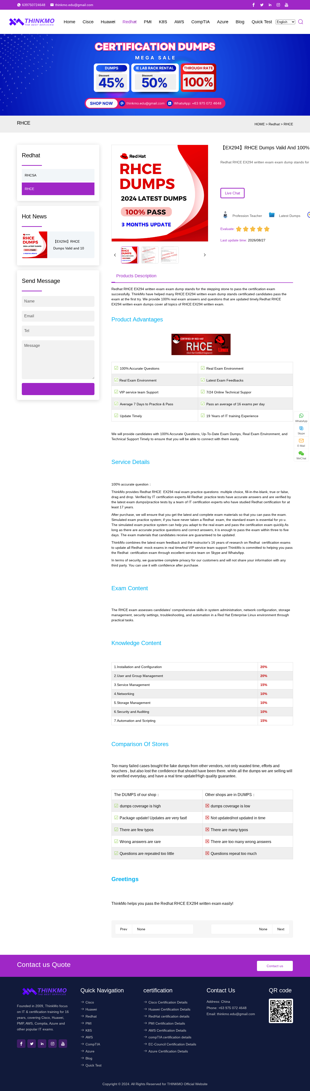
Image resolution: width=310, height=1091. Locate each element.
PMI (148, 21)
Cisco (88, 21)
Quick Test (262, 21)
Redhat (130, 21)
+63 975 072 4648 (232, 1008)
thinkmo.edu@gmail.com (74, 5)
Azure (222, 21)
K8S (163, 21)
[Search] (300, 21)
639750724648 (33, 5)
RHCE (288, 124)
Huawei (108, 21)
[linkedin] (270, 5)
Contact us (275, 966)
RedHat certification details (168, 1016)
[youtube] (286, 5)
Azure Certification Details (168, 1051)
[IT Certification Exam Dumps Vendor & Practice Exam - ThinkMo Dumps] (32, 22)
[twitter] (262, 5)
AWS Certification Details (167, 1030)
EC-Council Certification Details (172, 1044)
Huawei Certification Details (169, 1009)
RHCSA (30, 175)
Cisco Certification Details (167, 1002)
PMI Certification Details (166, 1023)
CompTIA (200, 21)
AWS (179, 21)
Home (69, 21)
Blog (240, 21)
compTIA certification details (169, 1037)
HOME (260, 124)
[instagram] (278, 5)
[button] (115, 255)
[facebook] (253, 5)
